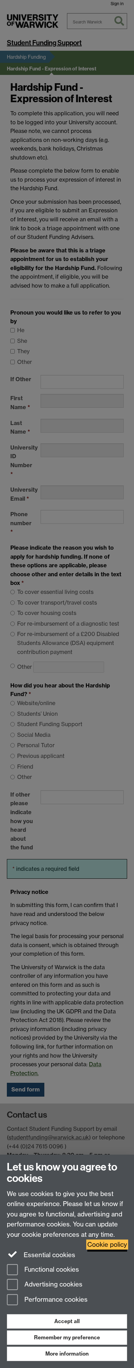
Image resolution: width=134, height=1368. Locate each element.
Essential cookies (48, 1255)
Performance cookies (55, 1300)
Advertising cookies (52, 1285)
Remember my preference (67, 1337)
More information (67, 1353)
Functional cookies (51, 1269)
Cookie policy (107, 1245)
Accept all (67, 1321)
